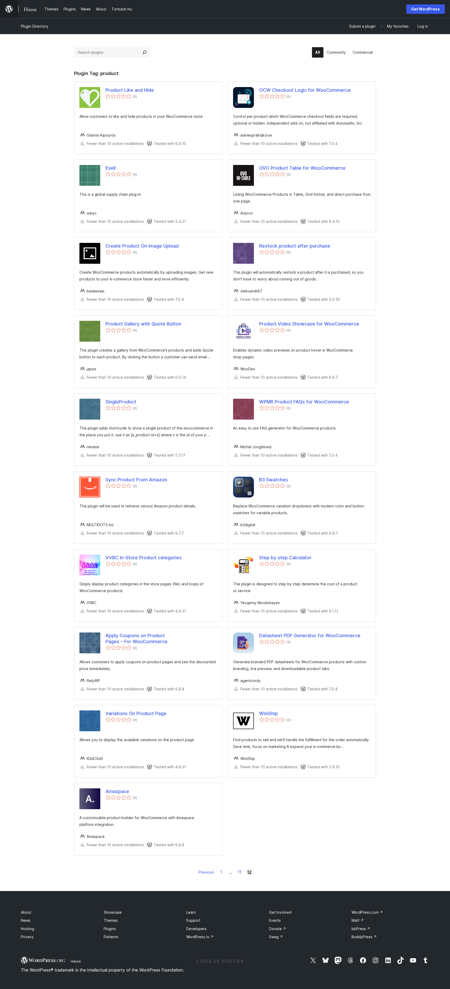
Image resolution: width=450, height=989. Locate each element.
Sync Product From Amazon (136, 479)
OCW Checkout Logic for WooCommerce (305, 90)
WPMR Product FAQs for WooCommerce (304, 401)
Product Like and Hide (129, 90)
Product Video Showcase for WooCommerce (309, 324)
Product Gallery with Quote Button (143, 324)
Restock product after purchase (294, 246)
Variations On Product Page (135, 713)
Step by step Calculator (285, 557)
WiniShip (268, 713)
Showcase (113, 912)
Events (275, 920)
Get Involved (280, 912)
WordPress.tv (200, 937)
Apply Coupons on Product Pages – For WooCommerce (136, 638)
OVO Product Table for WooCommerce (302, 168)
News (25, 920)
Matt (358, 920)
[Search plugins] (144, 52)
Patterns (111, 937)
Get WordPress (425, 9)
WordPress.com (367, 912)
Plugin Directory (34, 26)
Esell (110, 168)
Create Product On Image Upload (142, 246)
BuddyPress (364, 937)
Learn (191, 912)
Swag (276, 937)
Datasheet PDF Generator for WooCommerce (309, 635)
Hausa (76, 961)
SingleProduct (120, 401)
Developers (196, 928)
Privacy (27, 937)
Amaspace (117, 791)
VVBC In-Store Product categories (143, 557)
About (26, 912)
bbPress (361, 928)
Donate (277, 928)
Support (193, 920)
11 (239, 872)
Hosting (27, 928)
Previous (206, 872)
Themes (111, 920)
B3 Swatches (273, 479)
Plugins (110, 928)
